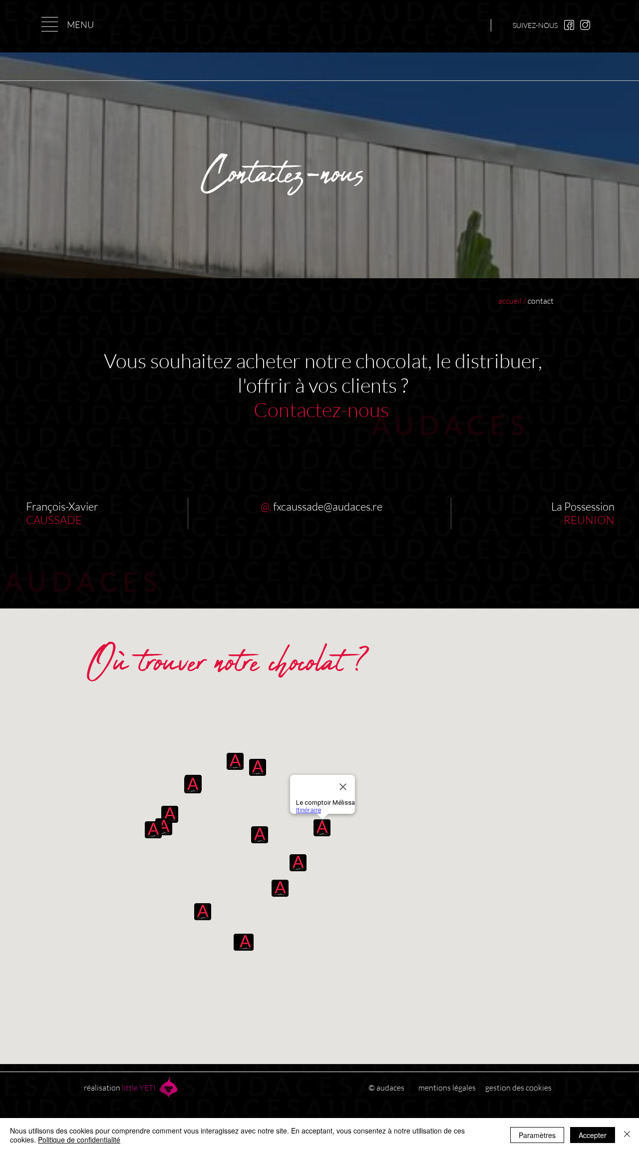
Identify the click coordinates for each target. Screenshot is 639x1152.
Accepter (593, 1135)
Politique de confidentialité (79, 1140)
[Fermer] (627, 1135)
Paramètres (537, 1135)
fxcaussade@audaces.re (327, 506)
